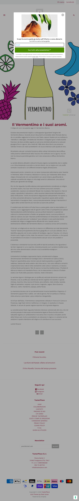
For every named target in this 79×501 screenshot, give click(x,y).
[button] (63, 15)
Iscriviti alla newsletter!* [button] (39, 50)
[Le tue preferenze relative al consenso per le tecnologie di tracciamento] (75, 497)
